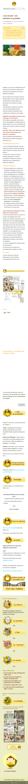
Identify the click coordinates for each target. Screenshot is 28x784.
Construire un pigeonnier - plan (13, 684)
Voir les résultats (14, 509)
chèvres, (19, 441)
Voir (14, 625)
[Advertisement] (14, 72)
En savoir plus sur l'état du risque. (12, 570)
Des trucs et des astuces (10, 527)
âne (13, 441)
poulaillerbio (8, 21)
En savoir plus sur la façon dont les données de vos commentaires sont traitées (14, 396)
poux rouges (12, 448)
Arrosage (10, 428)
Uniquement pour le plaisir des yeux (14, 498)
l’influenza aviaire (8, 560)
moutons (5, 443)
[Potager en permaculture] (14, 701)
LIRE (4, 551)
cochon (13, 443)
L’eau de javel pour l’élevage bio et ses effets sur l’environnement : (14, 34)
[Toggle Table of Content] (22, 28)
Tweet (8, 312)
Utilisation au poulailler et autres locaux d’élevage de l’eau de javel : (14, 31)
